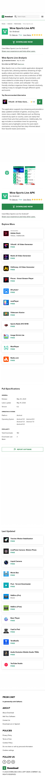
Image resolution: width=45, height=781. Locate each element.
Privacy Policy (7, 735)
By (14, 35)
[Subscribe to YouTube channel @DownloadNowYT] (13, 762)
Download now (24, 42)
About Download (8, 713)
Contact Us (6, 720)
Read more (21, 64)
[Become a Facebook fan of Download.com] (4, 762)
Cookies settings (8, 750)
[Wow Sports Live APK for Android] (5, 31)
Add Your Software (9, 716)
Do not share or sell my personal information (18, 746)
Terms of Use (7, 739)
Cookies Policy (7, 743)
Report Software (24, 449)
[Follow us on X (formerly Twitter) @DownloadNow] (8, 762)
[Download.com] (7, 16)
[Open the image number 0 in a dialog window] (19, 175)
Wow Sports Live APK (22, 30)
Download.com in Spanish (11, 724)
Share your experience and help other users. (18, 51)
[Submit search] (15, 16)
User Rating (27, 35)
